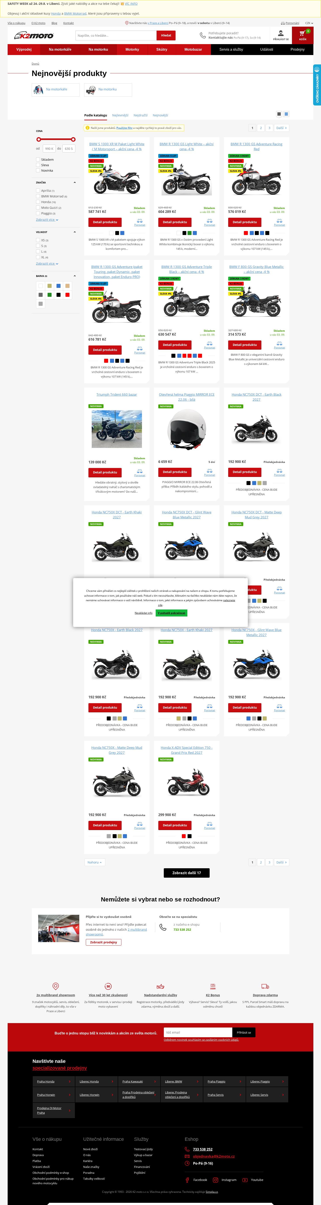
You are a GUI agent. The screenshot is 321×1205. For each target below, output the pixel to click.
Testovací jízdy (143, 1149)
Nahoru (94, 862)
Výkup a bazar (143, 1155)
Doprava (38, 1155)
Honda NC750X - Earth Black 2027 (117, 630)
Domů (35, 64)
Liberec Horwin (89, 1095)
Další (280, 128)
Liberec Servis (259, 1095)
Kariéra (87, 1161)
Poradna (88, 1173)
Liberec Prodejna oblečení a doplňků (177, 1094)
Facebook (200, 1180)
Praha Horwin (46, 1095)
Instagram (228, 1180)
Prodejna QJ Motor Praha (49, 1110)
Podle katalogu (95, 115)
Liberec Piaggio (260, 1081)
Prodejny (298, 49)
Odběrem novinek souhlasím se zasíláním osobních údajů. (201, 1040)
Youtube (256, 1180)
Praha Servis (216, 1095)
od (38, 148)
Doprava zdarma (265, 995)
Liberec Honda (89, 1081)
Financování (142, 1167)
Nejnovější (160, 115)
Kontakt (68, 23)
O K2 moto (38, 23)
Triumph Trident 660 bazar (117, 394)
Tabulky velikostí (94, 1179)
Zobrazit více (45, 220)
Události (266, 49)
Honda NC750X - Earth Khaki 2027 (186, 630)
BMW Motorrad (75, 13)
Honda (56, 13)
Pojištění (139, 1173)
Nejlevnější (120, 115)
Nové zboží (90, 1149)
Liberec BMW (173, 1081)
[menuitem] (24, 49)
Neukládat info (143, 613)
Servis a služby (231, 49)
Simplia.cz (212, 1192)
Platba (37, 1161)
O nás (87, 1155)
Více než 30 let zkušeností (108, 995)
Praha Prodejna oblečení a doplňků (138, 1094)
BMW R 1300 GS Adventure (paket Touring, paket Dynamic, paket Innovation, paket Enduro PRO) (116, 271)
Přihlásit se (244, 1032)
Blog (54, 23)
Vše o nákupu (16, 23)
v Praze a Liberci (158, 23)
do (59, 148)
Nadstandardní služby (160, 995)
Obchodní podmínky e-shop (51, 1173)
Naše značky (91, 1167)
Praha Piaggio (216, 1081)
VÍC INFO (131, 4)
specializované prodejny (60, 1068)
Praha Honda (45, 1081)
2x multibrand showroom (55, 995)
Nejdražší (141, 115)
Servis (138, 1161)
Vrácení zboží (41, 1167)
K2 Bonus (213, 995)
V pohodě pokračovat (171, 613)
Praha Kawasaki (133, 1081)
